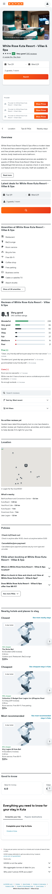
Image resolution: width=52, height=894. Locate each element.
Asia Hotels (26, 884)
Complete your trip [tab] (13, 817)
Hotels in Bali (9, 886)
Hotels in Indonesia (39, 884)
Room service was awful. (14, 373)
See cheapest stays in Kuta (40, 667)
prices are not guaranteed (12, 856)
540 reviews (31, 53)
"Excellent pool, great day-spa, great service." (22, 359)
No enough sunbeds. (13, 382)
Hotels (17, 884)
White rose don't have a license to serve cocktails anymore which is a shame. (25, 377)
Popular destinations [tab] (33, 817)
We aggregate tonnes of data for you (19, 867)
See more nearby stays (42, 618)
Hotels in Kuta (12, 831)
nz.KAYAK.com (8, 884)
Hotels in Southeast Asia (25, 886)
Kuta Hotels (40, 886)
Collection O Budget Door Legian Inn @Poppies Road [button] (23, 698)
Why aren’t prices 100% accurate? (18, 872)
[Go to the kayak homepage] (15, 3)
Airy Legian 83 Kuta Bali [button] (11, 749)
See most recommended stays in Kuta (41, 717)
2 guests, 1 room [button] (12, 70)
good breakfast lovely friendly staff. (18, 363)
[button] (4, 3)
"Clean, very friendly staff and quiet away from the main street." (26, 355)
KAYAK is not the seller (13, 863)
